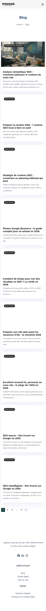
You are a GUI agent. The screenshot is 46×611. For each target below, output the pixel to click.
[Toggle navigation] (37, 4)
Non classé (9, 98)
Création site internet (14, 45)
